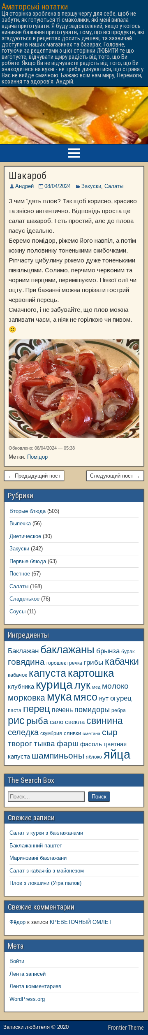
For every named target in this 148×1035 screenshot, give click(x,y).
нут (104, 698)
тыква (44, 743)
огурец (121, 698)
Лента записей (27, 974)
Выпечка (20, 523)
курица (54, 684)
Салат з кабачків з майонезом (46, 871)
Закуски (91, 186)
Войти (16, 961)
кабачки (122, 661)
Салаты (113, 186)
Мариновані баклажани (38, 858)
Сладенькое (24, 599)
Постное (19, 574)
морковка (26, 697)
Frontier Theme (126, 1027)
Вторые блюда (27, 511)
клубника (21, 686)
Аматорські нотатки (35, 7)
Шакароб (27, 175)
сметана (91, 733)
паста (14, 710)
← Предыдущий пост (34, 476)
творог (20, 743)
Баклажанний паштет (35, 845)
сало (56, 722)
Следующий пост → (115, 476)
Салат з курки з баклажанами (46, 833)
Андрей (24, 186)
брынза (108, 651)
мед (96, 687)
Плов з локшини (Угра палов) (45, 883)
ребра (118, 710)
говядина (26, 661)
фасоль (91, 744)
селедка (23, 732)
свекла (75, 721)
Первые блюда (27, 561)
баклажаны (67, 649)
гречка (74, 663)
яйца (117, 754)
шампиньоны (58, 755)
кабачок (17, 675)
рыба (37, 721)
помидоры (92, 709)
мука (59, 697)
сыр (110, 732)
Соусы (17, 611)
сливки (72, 733)
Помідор (37, 457)
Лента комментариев (35, 986)
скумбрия (51, 733)
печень (62, 709)
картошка (91, 673)
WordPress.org (27, 999)
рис (16, 720)
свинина (104, 720)
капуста (47, 673)
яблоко (94, 756)
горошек (56, 663)
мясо (85, 697)
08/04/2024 (57, 186)
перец (36, 708)
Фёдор (17, 922)
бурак (127, 651)
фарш (68, 743)
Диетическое (25, 536)
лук (82, 685)
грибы (93, 662)
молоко (115, 686)
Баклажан (23, 651)
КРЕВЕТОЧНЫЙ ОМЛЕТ (81, 922)
